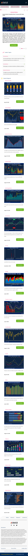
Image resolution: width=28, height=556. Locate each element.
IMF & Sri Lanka (15, 7)
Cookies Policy (24, 548)
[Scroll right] (27, 10)
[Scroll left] (24, 10)
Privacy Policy (13, 548)
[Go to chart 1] (21, 48)
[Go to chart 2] (22, 48)
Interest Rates (4, 7)
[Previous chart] (20, 48)
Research (18, 517)
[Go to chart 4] (24, 48)
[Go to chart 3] (23, 48)
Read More (13, 45)
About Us (12, 517)
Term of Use (3, 548)
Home (7, 517)
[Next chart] (26, 48)
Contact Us (24, 517)
